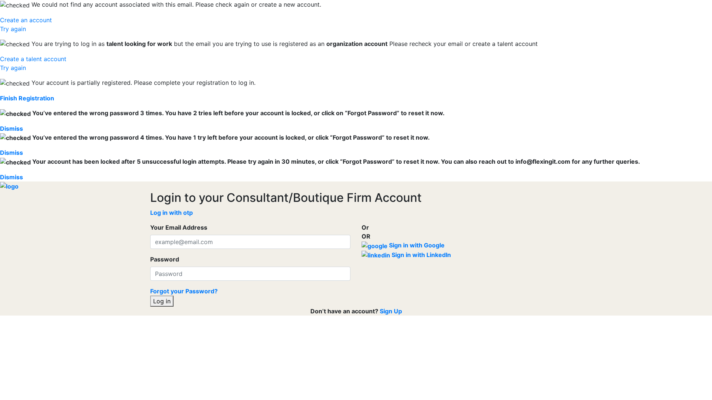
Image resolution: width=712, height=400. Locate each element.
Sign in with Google (416, 245)
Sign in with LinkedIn (420, 255)
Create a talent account (33, 59)
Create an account (26, 20)
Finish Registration (27, 98)
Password (164, 259)
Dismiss (11, 128)
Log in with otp (171, 212)
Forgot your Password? (184, 291)
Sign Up (391, 311)
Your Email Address (178, 227)
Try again (13, 29)
